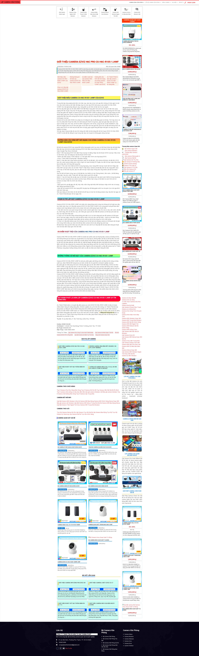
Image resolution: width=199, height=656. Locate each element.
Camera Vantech (129, 645)
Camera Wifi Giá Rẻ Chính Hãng (131, 322)
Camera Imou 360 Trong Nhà (130, 341)
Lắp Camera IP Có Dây (129, 167)
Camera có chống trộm (129, 309)
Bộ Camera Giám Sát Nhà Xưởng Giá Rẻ (68, 486)
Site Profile (68, 648)
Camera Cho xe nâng (128, 300)
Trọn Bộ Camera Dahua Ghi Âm (66, 412)
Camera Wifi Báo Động (87, 401)
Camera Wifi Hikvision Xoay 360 (131, 318)
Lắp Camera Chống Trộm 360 (131, 342)
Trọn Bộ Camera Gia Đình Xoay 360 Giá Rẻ (99, 447)
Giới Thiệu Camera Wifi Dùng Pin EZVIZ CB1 (72, 582)
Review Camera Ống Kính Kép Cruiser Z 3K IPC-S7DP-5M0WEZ (103, 346)
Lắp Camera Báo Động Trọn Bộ (102, 412)
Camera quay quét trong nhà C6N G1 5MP (100, 524)
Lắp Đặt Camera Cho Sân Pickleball (132, 377)
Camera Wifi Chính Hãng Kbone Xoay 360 (106, 401)
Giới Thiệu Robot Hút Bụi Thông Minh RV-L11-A (72, 367)
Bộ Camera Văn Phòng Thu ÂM (109, 639)
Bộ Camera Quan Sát (130, 148)
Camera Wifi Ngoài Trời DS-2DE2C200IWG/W (131, 42)
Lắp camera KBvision (130, 150)
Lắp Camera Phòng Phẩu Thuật (131, 307)
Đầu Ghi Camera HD (129, 169)
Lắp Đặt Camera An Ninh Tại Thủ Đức (84, 335)
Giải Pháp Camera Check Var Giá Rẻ (132, 491)
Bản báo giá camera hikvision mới (92, 392)
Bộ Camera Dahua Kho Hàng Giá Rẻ (98, 486)
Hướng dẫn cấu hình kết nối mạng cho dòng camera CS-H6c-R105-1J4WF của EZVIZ (100, 80)
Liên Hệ (180, 2)
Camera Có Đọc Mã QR (129, 298)
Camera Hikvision (129, 639)
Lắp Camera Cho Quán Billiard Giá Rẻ (132, 454)
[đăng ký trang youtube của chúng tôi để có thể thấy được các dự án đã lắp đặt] (63, 648)
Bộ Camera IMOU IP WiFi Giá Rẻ (131, 222)
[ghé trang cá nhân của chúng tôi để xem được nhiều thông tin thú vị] (60, 648)
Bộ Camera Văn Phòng (109, 636)
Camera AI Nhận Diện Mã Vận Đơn (132, 419)
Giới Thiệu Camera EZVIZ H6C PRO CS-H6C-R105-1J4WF (72, 346)
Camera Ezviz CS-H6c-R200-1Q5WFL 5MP (69, 561)
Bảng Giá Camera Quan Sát (102, 335)
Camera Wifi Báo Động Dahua (111, 403)
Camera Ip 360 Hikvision (129, 355)
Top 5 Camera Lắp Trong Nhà (85, 394)
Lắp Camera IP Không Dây (131, 161)
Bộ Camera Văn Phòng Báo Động (109, 650)
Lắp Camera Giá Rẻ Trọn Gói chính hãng (82, 414)
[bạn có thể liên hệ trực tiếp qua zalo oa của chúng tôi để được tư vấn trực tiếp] (57, 648)
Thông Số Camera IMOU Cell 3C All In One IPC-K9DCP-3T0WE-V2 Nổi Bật (103, 367)
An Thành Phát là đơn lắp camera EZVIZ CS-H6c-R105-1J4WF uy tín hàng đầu (112, 80)
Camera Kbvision (129, 636)
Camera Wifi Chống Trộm (129, 329)
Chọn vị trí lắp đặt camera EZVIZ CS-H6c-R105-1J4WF (62, 89)
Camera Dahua (128, 634)
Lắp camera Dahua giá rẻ (132, 156)
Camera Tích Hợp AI (129, 165)
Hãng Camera (165, 2)
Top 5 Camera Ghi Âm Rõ (88, 390)
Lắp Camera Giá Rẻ (130, 158)
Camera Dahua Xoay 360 (129, 350)
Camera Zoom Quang (129, 163)
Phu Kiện (174, 2)
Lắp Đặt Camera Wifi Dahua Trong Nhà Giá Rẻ (88, 403)
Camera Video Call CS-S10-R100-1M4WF (69, 524)
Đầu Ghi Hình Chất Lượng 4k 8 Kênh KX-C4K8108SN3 (131, 99)
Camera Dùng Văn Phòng (136, 2)
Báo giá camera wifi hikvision (65, 403)
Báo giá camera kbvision (110, 392)
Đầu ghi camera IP (128, 171)
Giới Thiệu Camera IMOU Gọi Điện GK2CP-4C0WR (102, 604)
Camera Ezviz (128, 643)
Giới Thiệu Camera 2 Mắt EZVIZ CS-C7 (101, 582)
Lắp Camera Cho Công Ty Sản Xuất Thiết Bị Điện (80, 332)
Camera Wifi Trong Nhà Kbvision (90, 405)
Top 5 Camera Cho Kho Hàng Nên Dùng (69, 390)
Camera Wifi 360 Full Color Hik (131, 344)
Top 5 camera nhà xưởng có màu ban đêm (69, 392)
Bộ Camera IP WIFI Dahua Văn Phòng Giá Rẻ (70, 447)
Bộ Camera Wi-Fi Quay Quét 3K (131, 251)
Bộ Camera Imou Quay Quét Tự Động (98, 540)
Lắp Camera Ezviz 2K (128, 335)
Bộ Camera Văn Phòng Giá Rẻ (111, 643)
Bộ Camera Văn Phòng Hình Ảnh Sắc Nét (109, 646)
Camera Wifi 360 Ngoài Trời (130, 324)
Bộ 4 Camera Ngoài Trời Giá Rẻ (131, 69)
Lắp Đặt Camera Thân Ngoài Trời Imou (68, 405)
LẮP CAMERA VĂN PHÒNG (10, 2)
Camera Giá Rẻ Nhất (128, 305)
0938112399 (191, 2)
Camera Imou (128, 641)
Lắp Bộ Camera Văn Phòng (152, 2)
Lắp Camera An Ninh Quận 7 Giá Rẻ (104, 332)
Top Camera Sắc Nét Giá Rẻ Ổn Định (108, 390)
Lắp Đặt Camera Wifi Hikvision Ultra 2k (68, 401)
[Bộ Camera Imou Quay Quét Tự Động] (100, 537)
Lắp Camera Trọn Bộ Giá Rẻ (84, 412)
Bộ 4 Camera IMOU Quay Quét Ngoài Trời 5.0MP (131, 190)
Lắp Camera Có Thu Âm (130, 160)
